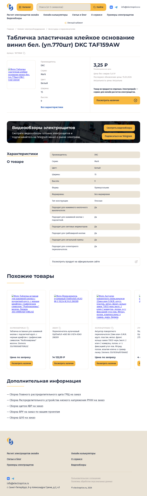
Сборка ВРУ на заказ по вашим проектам (35, 411)
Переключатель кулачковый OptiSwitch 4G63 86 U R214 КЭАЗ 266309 (66, 334)
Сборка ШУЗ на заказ (22, 417)
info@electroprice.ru (130, 7)
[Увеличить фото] (21, 74)
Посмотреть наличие (107, 100)
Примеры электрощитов (120, 14)
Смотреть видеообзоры (119, 127)
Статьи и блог (79, 14)
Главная (10, 29)
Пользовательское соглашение (86, 478)
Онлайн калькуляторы (55, 14)
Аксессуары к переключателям (61, 29)
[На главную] (10, 7)
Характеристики (22, 154)
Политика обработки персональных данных (91, 481)
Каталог (26, 7)
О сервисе (96, 14)
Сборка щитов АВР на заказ (26, 406)
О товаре (15, 162)
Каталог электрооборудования (31, 29)
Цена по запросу (20, 357)
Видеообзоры (14, 18)
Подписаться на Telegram (118, 136)
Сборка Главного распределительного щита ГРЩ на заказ (45, 394)
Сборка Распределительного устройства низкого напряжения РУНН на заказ (57, 400)
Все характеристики (52, 107)
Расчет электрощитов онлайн (23, 14)
